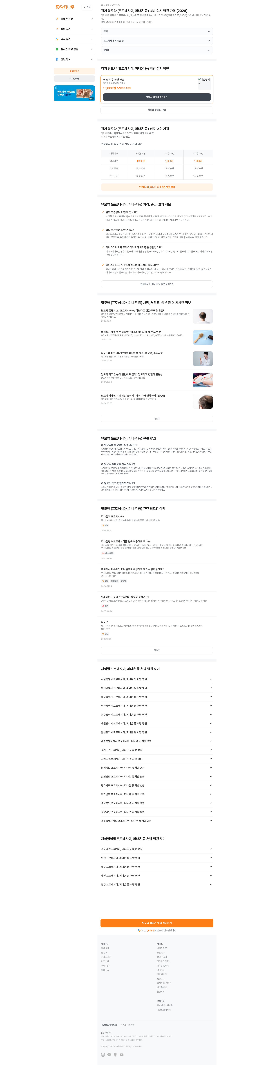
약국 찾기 (161, 970)
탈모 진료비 (162, 957)
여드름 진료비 (163, 965)
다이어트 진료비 (164, 961)
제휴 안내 (105, 961)
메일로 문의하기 (164, 1009)
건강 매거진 (162, 974)
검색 (88, 7)
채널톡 (169, 1005)
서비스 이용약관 (127, 1025)
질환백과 (160, 991)
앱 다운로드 (74, 71)
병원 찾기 (161, 952)
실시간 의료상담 (164, 983)
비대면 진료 (162, 948)
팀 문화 (104, 952)
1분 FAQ (160, 978)
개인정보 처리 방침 (109, 1025)
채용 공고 (105, 970)
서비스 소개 (106, 957)
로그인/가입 (74, 78)
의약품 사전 (162, 987)
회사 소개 (105, 948)
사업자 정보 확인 (136, 1040)
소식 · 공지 (105, 965)
